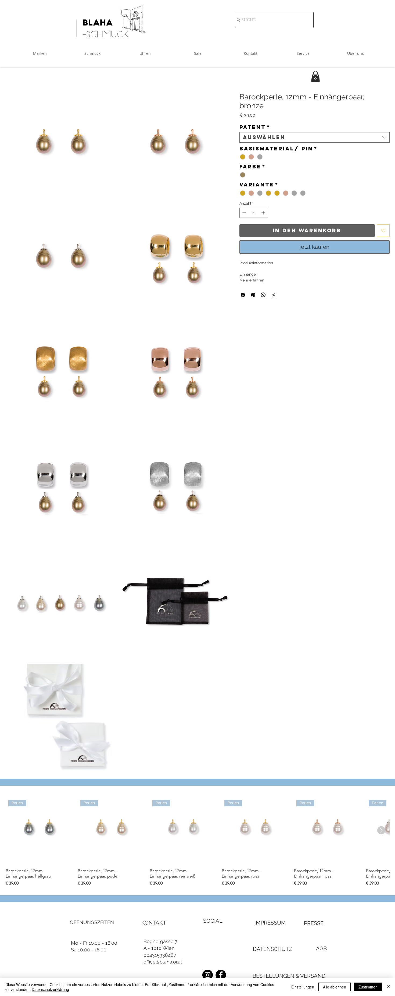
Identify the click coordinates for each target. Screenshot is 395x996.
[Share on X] (273, 295)
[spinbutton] (253, 212)
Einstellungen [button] (302, 987)
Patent (254, 127)
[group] (197, 842)
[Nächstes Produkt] (381, 830)
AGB (321, 948)
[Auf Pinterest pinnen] (253, 295)
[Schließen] (388, 987)
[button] (315, 76)
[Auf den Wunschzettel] (383, 230)
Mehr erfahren (251, 280)
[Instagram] (207, 975)
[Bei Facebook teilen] (243, 295)
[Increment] (263, 212)
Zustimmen (368, 987)
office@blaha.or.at (162, 962)
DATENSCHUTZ (272, 949)
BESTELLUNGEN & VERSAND (289, 976)
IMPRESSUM (270, 922)
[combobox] (314, 137)
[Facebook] (221, 975)
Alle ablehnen (334, 987)
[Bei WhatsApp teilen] (263, 295)
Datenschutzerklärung (50, 989)
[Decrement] (243, 212)
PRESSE (314, 923)
